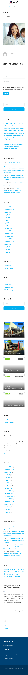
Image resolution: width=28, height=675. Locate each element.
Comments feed (9, 287)
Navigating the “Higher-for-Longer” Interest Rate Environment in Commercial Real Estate (13, 146)
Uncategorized (9, 268)
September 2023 (9, 241)
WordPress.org (9, 290)
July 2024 (7, 215)
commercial (6, 569)
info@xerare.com (9, 658)
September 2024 (9, 209)
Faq (6, 625)
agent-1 (8, 6)
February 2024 (9, 228)
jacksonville (12, 574)
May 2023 (7, 252)
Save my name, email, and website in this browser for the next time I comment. (13, 88)
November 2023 (9, 236)
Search (14, 109)
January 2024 (8, 231)
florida (11, 572)
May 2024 (7, 220)
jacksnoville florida (14, 572)
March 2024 (8, 225)
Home (4, 6)
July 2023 (7, 247)
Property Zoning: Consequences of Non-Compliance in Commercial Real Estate (14, 140)
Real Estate (8, 265)
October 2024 (8, 207)
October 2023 (8, 239)
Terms (6, 628)
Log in (6, 282)
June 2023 (7, 249)
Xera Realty (15, 576)
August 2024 (8, 212)
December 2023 (9, 233)
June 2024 (7, 217)
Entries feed (8, 284)
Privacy (7, 631)
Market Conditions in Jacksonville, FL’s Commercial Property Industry (12, 190)
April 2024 (7, 223)
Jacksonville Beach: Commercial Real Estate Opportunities (12, 164)
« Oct (5, 453)
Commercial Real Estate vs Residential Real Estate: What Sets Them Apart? (14, 170)
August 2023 (8, 244)
